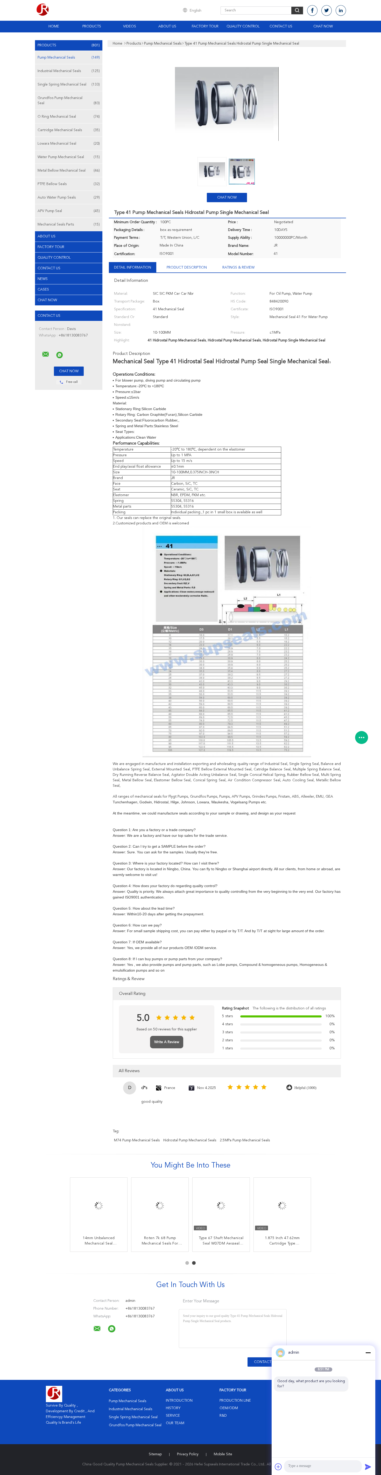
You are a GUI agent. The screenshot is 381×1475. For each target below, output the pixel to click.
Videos (129, 26)
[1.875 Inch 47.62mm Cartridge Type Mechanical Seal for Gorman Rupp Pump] (282, 1206)
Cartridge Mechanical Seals (69, 130)
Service (173, 1415)
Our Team (175, 1423)
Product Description (187, 267)
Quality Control (243, 26)
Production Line (235, 1400)
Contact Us (281, 26)
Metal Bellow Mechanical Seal (69, 170)
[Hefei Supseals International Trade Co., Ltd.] (45, 354)
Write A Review (166, 1042)
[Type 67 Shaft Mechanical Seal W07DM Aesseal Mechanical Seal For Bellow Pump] (221, 1206)
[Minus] (368, 1353)
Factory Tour (205, 26)
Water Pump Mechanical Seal (69, 157)
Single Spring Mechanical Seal (69, 84)
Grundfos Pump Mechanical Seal (69, 100)
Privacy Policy (188, 1454)
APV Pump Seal (69, 211)
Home (53, 26)
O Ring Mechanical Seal (69, 116)
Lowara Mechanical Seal (69, 143)
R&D (223, 1415)
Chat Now (323, 26)
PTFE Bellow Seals (69, 184)
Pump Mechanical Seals (69, 57)
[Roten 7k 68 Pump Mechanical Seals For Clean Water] (159, 1206)
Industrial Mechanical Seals (69, 71)
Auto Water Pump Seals (69, 197)
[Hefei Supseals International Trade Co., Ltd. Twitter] (326, 10)
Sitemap (155, 1454)
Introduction (179, 1400)
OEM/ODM (229, 1408)
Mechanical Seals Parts (69, 224)
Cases (43, 289)
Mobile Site (223, 1454)
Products (91, 26)
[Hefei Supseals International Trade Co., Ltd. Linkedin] (341, 10)
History (173, 1408)
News (43, 279)
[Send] (368, 1466)
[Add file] (278, 1466)
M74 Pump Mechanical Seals (137, 1140)
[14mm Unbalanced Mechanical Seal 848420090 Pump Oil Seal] (98, 1206)
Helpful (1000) (305, 1088)
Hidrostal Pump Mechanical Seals (189, 1140)
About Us (167, 26)
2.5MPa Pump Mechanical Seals (245, 1140)
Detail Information (132, 267)
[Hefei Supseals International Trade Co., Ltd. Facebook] (312, 10)
